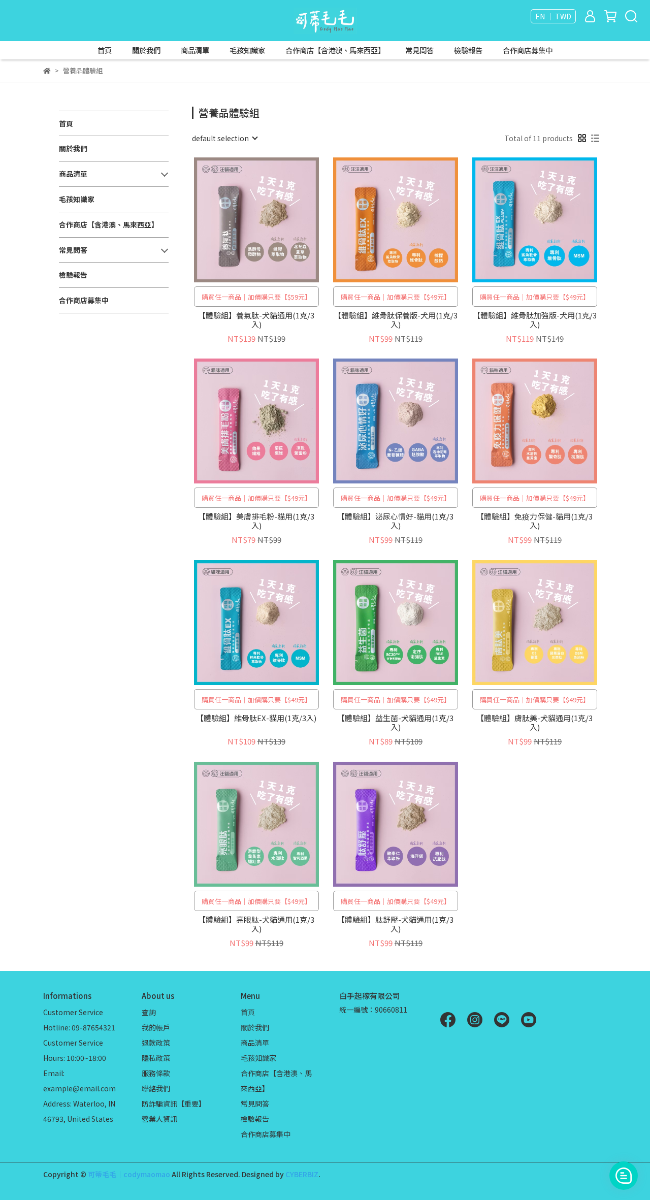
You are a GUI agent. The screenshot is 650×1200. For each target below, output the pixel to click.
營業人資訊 (159, 1119)
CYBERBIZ (301, 1174)
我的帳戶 (156, 1027)
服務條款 (156, 1073)
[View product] (242, 219)
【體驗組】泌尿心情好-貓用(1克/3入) (395, 521)
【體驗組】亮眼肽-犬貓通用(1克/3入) (256, 924)
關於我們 (146, 50)
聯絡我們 (156, 1088)
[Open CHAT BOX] (623, 1175)
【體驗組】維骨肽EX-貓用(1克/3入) (256, 718)
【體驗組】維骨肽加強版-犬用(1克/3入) (535, 320)
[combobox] (224, 138)
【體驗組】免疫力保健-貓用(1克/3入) (534, 521)
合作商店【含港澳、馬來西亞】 (335, 50)
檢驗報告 (468, 50)
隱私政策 (156, 1058)
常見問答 (419, 50)
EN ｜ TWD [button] (553, 16)
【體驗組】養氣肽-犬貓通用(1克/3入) (256, 320)
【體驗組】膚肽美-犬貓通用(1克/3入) (534, 722)
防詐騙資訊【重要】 (174, 1103)
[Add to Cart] (270, 219)
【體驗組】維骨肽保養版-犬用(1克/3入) (396, 320)
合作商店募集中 (527, 50)
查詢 (149, 1012)
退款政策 (156, 1042)
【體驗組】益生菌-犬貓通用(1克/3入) (395, 722)
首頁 (105, 50)
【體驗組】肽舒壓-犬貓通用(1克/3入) (395, 924)
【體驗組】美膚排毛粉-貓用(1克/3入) (256, 521)
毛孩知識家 (247, 50)
